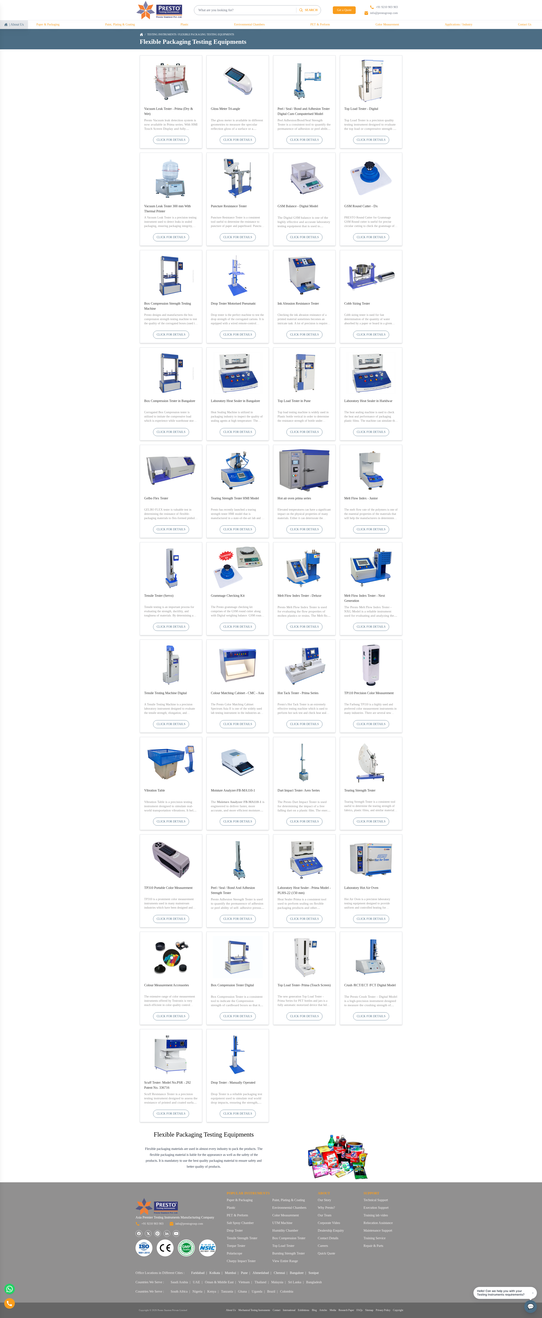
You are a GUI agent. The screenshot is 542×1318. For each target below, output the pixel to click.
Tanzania (227, 1291)
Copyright (398, 1310)
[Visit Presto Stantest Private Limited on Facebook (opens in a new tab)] (139, 1233)
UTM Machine (282, 1223)
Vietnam (244, 1282)
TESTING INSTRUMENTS (161, 34)
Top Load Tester (283, 1246)
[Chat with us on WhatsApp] (9, 1289)
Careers (323, 1246)
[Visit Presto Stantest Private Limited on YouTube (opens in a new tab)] (176, 1233)
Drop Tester (235, 1230)
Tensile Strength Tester (242, 1238)
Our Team (324, 1215)
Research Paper (346, 1310)
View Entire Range (285, 1261)
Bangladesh (314, 1282)
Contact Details (328, 1238)
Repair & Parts (373, 1246)
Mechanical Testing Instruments (254, 1310)
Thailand (260, 1282)
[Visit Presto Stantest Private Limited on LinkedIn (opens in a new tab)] (166, 1233)
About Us (231, 1310)
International (289, 1310)
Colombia (286, 1291)
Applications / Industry (458, 24)
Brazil (271, 1291)
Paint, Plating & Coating (120, 24)
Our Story (324, 1200)
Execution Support (376, 1207)
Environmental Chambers (249, 24)
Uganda (257, 1291)
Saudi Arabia (179, 1282)
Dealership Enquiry (331, 1230)
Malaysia (277, 1282)
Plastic (184, 24)
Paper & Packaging (47, 24)
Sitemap (369, 1310)
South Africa (179, 1291)
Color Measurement (387, 24)
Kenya (211, 1291)
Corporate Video (329, 1223)
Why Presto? (326, 1207)
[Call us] (9, 1303)
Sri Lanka (294, 1282)
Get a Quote (344, 10)
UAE (196, 1282)
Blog (314, 1310)
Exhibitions (303, 1310)
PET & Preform (320, 24)
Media (333, 1310)
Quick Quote (326, 1253)
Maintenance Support (378, 1230)
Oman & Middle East (219, 1282)
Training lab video (376, 1215)
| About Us (16, 24)
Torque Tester (236, 1246)
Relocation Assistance (378, 1223)
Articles (323, 1310)
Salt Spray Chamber (240, 1223)
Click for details (171, 139)
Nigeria (197, 1291)
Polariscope (234, 1253)
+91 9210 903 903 (152, 1223)
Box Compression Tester (288, 1238)
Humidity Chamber (285, 1230)
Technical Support (376, 1200)
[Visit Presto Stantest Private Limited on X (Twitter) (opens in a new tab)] (148, 1233)
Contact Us (524, 24)
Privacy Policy (383, 1310)
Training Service (375, 1238)
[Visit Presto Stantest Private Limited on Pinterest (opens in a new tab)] (157, 1233)
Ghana (242, 1291)
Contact (276, 1310)
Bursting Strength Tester (288, 1253)
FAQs (360, 1310)
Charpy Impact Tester (241, 1261)
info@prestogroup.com (189, 1223)
